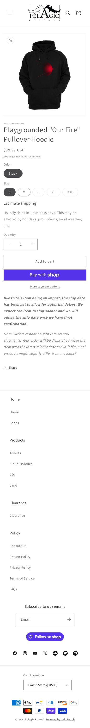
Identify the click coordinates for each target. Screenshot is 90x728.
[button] (9, 13)
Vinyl (13, 485)
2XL (72, 193)
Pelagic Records (35, 719)
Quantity (10, 235)
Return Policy (20, 557)
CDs (13, 474)
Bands (14, 423)
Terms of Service (22, 578)
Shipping (9, 156)
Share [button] (12, 367)
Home (14, 412)
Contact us (18, 546)
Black (13, 173)
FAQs (13, 589)
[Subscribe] (69, 619)
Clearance (17, 515)
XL (56, 193)
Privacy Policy (20, 567)
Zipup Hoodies (21, 464)
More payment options (45, 286)
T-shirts (15, 453)
